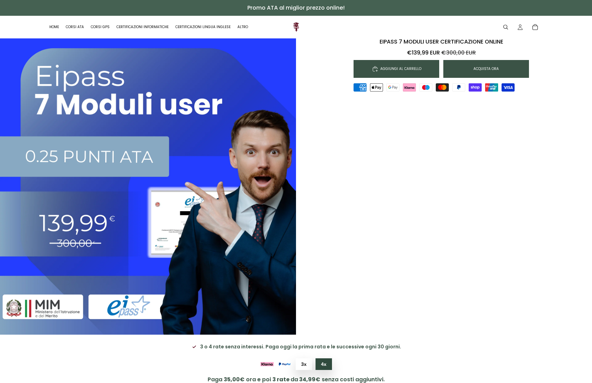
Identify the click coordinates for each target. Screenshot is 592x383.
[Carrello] (535, 27)
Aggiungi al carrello (400, 68)
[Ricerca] (505, 27)
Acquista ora (486, 68)
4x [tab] (323, 364)
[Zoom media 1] (148, 186)
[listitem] (242, 27)
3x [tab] (304, 364)
